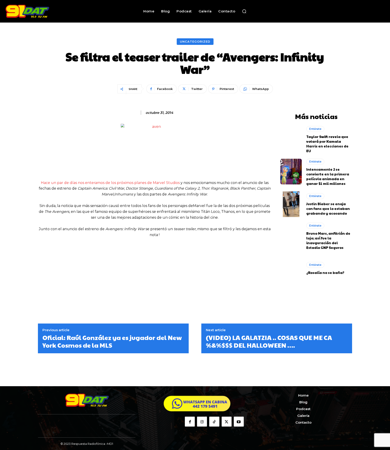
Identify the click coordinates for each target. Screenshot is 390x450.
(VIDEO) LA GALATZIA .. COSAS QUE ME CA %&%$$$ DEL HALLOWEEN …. (269, 341)
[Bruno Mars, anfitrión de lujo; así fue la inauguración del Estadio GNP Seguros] (291, 235)
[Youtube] (239, 422)
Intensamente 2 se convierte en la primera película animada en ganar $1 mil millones (327, 176)
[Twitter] (227, 422)
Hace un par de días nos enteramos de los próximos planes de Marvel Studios (110, 183)
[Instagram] (202, 422)
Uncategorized (195, 41)
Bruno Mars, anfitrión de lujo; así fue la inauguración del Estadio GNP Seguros (328, 240)
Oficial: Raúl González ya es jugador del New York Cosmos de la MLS (112, 341)
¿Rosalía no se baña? (325, 272)
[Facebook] (190, 422)
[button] (244, 11)
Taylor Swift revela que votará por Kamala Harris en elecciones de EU (327, 143)
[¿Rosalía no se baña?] (291, 268)
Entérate (315, 129)
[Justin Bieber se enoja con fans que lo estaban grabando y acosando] (291, 204)
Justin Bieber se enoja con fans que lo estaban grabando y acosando (328, 208)
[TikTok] (214, 422)
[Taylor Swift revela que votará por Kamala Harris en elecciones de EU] (291, 139)
